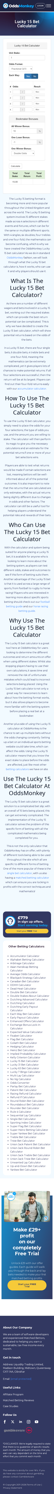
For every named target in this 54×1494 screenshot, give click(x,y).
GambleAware (26, 1476)
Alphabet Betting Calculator (27, 959)
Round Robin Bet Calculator (27, 1101)
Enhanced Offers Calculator (27, 1021)
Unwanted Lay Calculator (25, 1162)
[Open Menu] (48, 5)
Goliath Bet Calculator (23, 1043)
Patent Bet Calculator (23, 1090)
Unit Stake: (14, 52)
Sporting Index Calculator (25, 1122)
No (34, 76)
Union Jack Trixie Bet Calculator (29, 1158)
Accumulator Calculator (24, 956)
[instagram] (28, 1422)
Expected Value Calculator (26, 1032)
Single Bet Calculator (23, 1119)
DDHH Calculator (20, 985)
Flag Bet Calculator (22, 1039)
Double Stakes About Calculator (29, 995)
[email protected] (21, 1378)
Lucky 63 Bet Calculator (24, 1068)
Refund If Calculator (22, 1097)
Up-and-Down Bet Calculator (28, 1166)
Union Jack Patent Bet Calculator (30, 1144)
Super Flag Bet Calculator (26, 1126)
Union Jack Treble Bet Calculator (30, 1155)
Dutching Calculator (22, 1003)
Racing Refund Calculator (26, 1093)
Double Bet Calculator (24, 992)
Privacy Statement (12, 1487)
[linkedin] (20, 1422)
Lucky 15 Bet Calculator (24, 1061)
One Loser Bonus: (20, 137)
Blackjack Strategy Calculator (28, 977)
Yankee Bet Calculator (23, 1169)
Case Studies (10, 1406)
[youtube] (36, 1422)
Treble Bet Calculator (23, 1137)
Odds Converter (20, 1082)
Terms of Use (34, 1484)
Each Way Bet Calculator (25, 1014)
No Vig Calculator (20, 1079)
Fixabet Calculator (21, 1035)
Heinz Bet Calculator (22, 1050)
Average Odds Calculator (25, 974)
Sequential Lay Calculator (25, 1115)
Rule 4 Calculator (20, 1111)
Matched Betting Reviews (18, 1400)
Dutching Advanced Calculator (29, 999)
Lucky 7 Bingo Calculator (25, 1072)
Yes (28, 76)
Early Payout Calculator (24, 1017)
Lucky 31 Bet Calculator (24, 1064)
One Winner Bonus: (21, 148)
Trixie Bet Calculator (22, 1140)
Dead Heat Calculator (23, 988)
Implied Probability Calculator (28, 1053)
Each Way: (14, 75)
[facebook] (4, 1422)
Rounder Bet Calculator (24, 1108)
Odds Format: (16, 63)
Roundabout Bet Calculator (27, 1104)
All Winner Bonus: (20, 126)
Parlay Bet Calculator (23, 1086)
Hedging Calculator (22, 1046)
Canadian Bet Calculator (24, 981)
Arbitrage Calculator (22, 963)
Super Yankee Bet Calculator (27, 1133)
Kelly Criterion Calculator (25, 1057)
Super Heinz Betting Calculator (29, 1129)
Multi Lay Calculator (22, 1075)
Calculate (15, 166)
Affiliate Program (13, 1394)
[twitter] (12, 1422)
